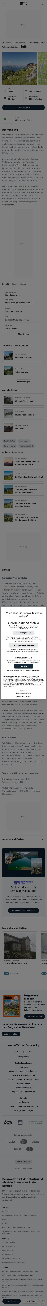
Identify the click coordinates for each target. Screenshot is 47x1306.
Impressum (23, 691)
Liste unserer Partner (26, 684)
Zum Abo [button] (23, 666)
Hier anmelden (34, 670)
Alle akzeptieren (23, 633)
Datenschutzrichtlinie (23, 694)
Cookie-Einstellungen (23, 696)
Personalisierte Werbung (24, 645)
